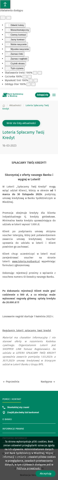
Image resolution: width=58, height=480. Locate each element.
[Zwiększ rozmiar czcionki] (29, 76)
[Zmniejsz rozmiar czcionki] (25, 76)
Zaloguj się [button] (42, 95)
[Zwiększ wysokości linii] (36, 80)
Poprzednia (12, 381)
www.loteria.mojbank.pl (26, 261)
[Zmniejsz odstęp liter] (28, 84)
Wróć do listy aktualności (21, 123)
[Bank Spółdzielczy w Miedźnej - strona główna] (12, 95)
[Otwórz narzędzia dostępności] (5, 4)
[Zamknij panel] (8, 18)
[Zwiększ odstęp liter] (33, 84)
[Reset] (2, 18)
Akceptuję (45, 473)
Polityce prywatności (29, 468)
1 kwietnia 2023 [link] (43, 316)
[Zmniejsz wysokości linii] (31, 80)
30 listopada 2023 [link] (29, 194)
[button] (54, 95)
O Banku (7, 419)
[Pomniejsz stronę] (35, 72)
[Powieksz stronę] (40, 72)
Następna (46, 381)
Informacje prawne (13, 428)
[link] (29, 194)
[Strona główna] (3, 105)
